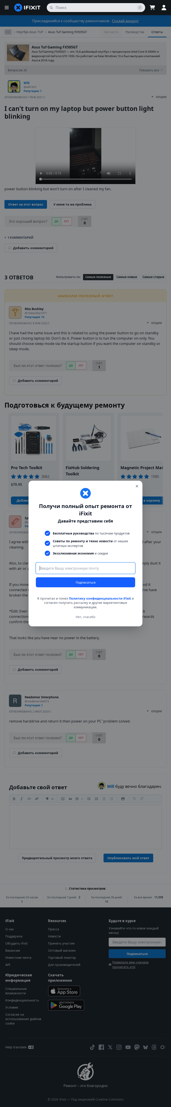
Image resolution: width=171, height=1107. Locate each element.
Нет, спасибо (85, 617)
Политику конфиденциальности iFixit (100, 598)
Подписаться (86, 582)
